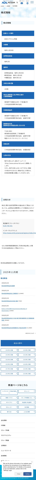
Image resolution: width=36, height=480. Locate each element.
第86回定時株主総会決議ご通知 (10, 301)
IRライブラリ (9, 402)
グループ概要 (5, 440)
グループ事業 (5, 430)
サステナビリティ (6, 435)
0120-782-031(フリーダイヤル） (18, 138)
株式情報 (27, 407)
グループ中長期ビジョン (26, 397)
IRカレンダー (9, 407)
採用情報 (3, 456)
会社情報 (4, 420)
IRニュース (26, 391)
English (27, 0)
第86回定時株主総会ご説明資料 (10, 293)
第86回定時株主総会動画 (8, 286)
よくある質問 (27, 412)
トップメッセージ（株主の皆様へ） (9, 392)
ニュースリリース (6, 450)
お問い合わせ (22, 0)
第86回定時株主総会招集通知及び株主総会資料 (14, 328)
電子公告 (9, 412)
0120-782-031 (7, 226)
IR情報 (3, 425)
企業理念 (3, 445)
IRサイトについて (30, 333)
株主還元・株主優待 (26, 402)
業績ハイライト (9, 397)
